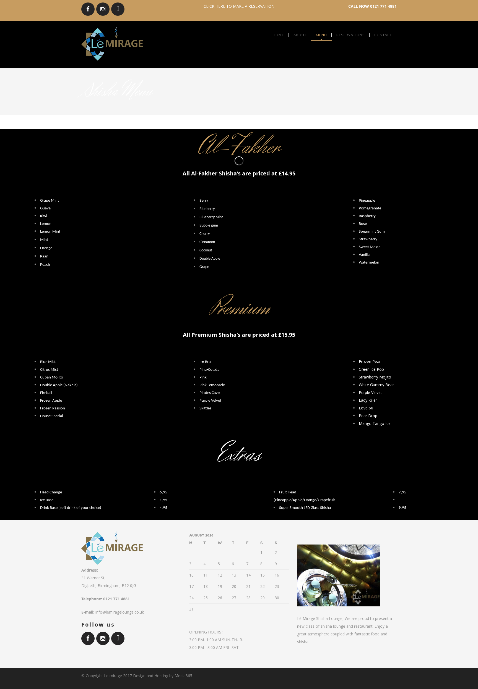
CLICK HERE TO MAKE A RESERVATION (239, 6)
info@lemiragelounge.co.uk (119, 612)
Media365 (183, 675)
